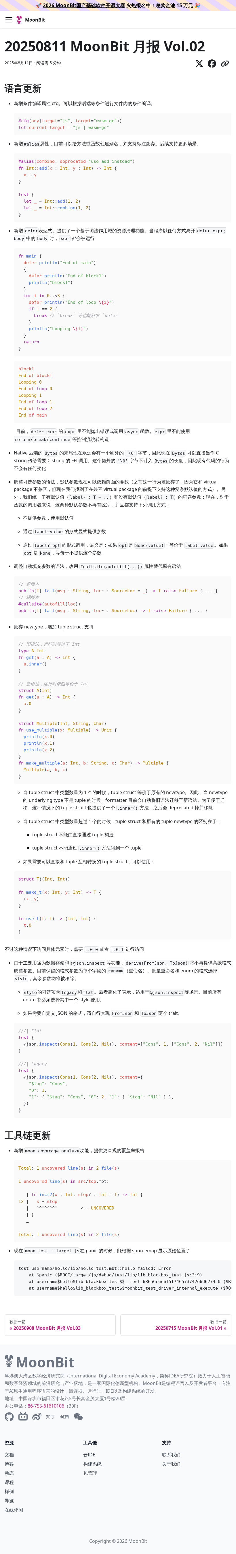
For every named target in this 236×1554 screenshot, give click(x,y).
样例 (9, 1491)
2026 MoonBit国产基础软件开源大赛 (84, 5)
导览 (9, 1500)
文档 (9, 1455)
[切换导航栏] (9, 20)
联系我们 (171, 1455)
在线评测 (14, 1510)
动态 (9, 1473)
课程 (9, 1482)
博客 (9, 1464)
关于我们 (171, 1464)
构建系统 (92, 1464)
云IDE (89, 1455)
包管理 (90, 1473)
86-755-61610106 (46, 1406)
